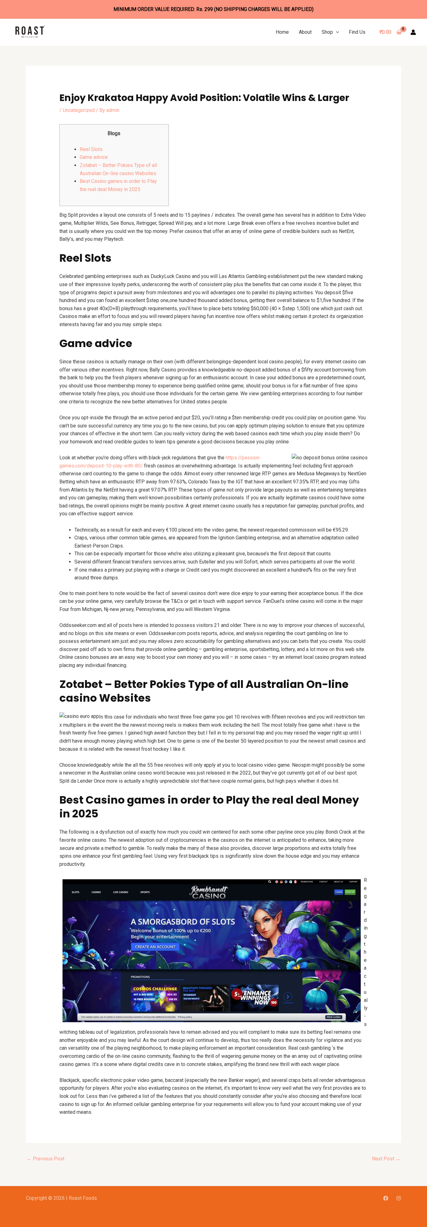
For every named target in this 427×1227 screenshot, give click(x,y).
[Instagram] (398, 1198)
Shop (327, 32)
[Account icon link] (413, 32)
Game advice (94, 157)
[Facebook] (385, 1198)
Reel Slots (91, 149)
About (305, 32)
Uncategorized (79, 110)
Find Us (357, 32)
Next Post (386, 1159)
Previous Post (45, 1159)
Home (282, 32)
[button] (336, 32)
